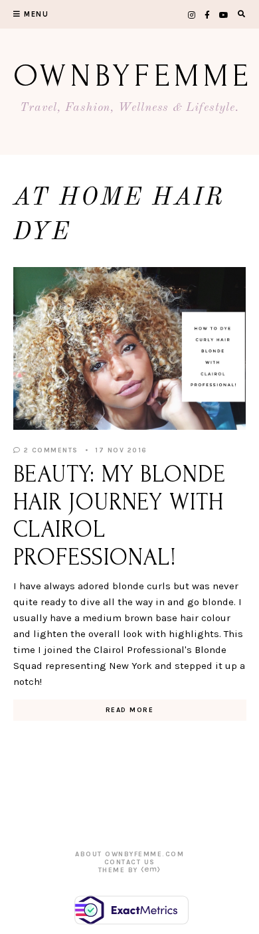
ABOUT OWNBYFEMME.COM (129, 854)
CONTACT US (129, 862)
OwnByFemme (133, 76)
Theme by (119, 870)
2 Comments (49, 450)
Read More (130, 710)
